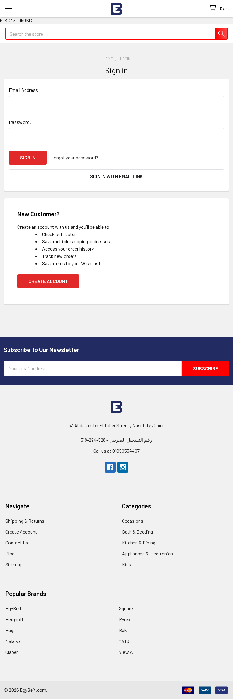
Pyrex (124, 619)
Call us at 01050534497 (116, 451)
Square (126, 608)
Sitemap (14, 564)
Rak (123, 630)
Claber (11, 652)
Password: (20, 122)
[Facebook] (110, 467)
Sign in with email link (116, 176)
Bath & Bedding (137, 531)
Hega (10, 630)
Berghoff (14, 619)
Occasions (132, 521)
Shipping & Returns (24, 521)
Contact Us (16, 542)
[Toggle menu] (8, 8)
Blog (10, 553)
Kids (126, 564)
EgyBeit (13, 608)
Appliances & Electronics (147, 553)
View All (127, 652)
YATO (124, 641)
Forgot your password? (74, 157)
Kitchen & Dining (138, 542)
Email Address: (24, 90)
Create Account (48, 281)
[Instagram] (122, 467)
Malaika (13, 641)
